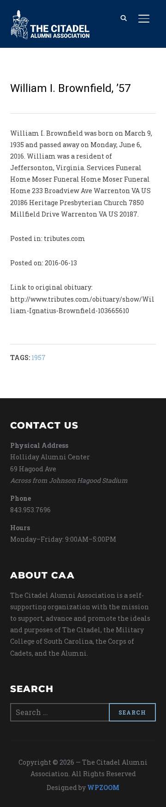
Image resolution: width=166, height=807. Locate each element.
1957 (38, 357)
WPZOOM (103, 787)
